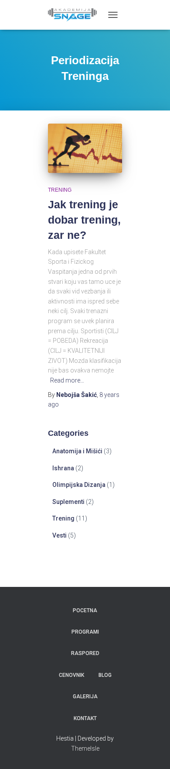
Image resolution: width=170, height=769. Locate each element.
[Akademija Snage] (75, 14)
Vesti (59, 535)
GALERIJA (85, 696)
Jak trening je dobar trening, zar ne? (84, 219)
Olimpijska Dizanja (78, 484)
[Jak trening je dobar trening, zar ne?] (85, 148)
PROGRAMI (85, 632)
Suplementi (68, 501)
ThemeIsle (85, 748)
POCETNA (85, 610)
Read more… (67, 380)
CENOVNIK (71, 675)
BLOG (105, 675)
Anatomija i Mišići (77, 451)
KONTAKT (85, 718)
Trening (59, 190)
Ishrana (63, 468)
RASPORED (85, 653)
